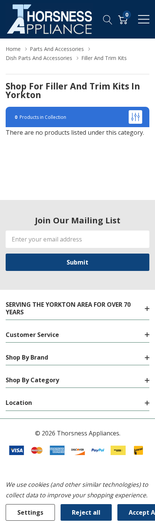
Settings (30, 512)
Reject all (86, 512)
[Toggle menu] (143, 19)
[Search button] (107, 19)
